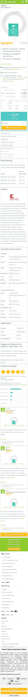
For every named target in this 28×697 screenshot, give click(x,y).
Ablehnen (14, 692)
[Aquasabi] (9, 1)
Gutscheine (5, 621)
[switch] (4, 678)
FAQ (3, 624)
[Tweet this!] (24, 43)
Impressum (5, 634)
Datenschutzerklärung (6, 674)
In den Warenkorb (15, 128)
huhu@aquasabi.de (8, 154)
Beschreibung (5, 133)
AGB (3, 641)
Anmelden (24, 385)
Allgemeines (4, 139)
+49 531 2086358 (8, 156)
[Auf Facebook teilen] (22, 43)
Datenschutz (5, 636)
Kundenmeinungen (6, 145)
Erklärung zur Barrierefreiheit (10, 644)
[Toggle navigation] (2, 1)
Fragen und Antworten (7, 142)
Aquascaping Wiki (7, 629)
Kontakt (4, 631)
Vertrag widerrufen (14, 549)
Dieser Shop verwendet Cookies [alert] (14, 649)
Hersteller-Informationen (8, 136)
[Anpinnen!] (26, 43)
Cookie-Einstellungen (8, 646)
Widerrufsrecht (6, 639)
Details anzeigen (14, 695)
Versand (16, 118)
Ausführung (4, 87)
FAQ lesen (6, 151)
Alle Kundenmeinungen (15, 534)
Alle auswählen (14, 689)
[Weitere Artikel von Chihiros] (14, 197)
